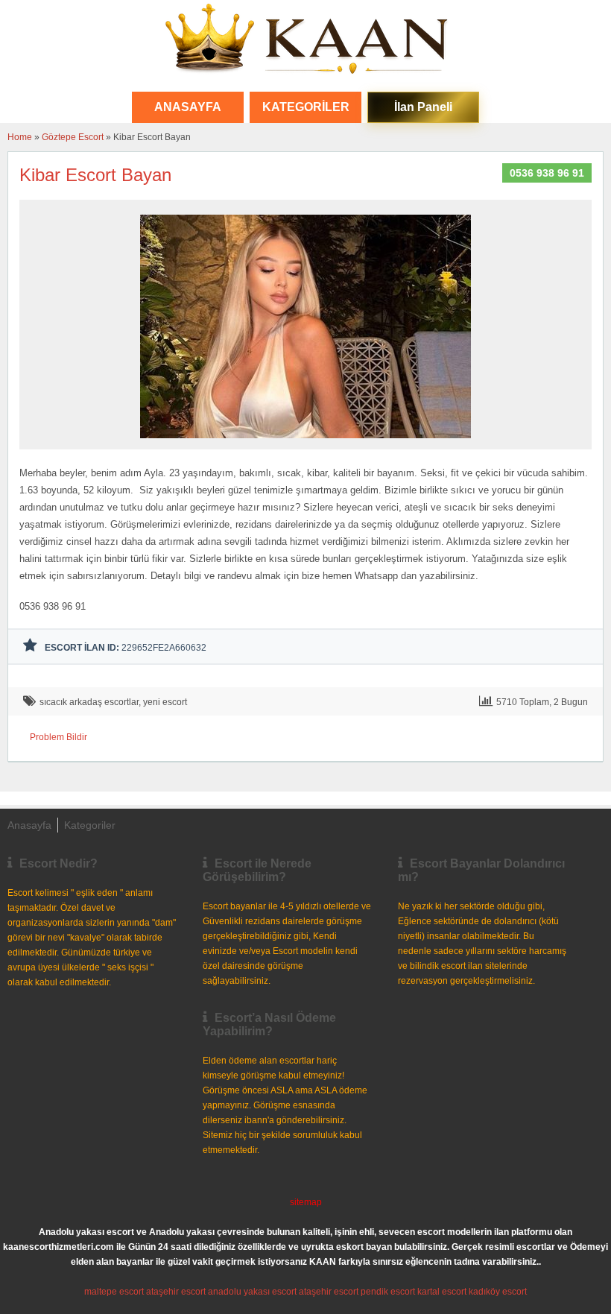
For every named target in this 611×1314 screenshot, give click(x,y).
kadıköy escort (498, 1291)
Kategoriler (305, 107)
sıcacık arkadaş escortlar (89, 702)
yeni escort (165, 702)
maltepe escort (114, 1291)
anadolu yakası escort (252, 1291)
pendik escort (388, 1291)
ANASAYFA (187, 107)
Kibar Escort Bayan (95, 175)
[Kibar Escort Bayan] (305, 443)
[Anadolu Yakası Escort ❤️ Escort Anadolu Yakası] (305, 40)
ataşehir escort (176, 1291)
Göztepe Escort (73, 137)
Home (19, 137)
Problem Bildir (58, 737)
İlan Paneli (423, 107)
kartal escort (441, 1291)
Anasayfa (29, 825)
